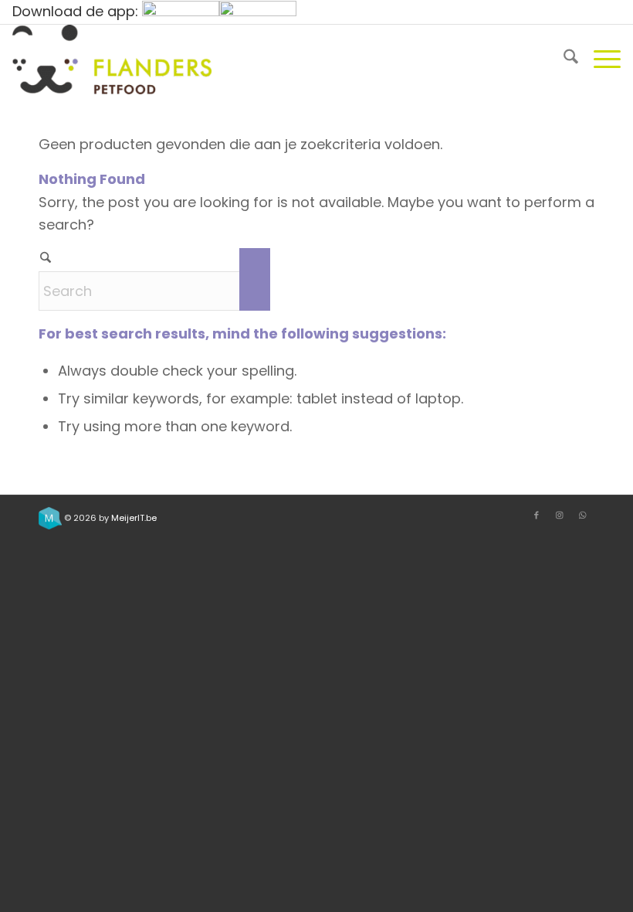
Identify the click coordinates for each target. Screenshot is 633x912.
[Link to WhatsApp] (582, 514)
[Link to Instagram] (559, 514)
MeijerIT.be (134, 518)
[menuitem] (563, 59)
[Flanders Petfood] (111, 59)
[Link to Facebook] (536, 514)
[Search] (563, 59)
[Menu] (599, 59)
